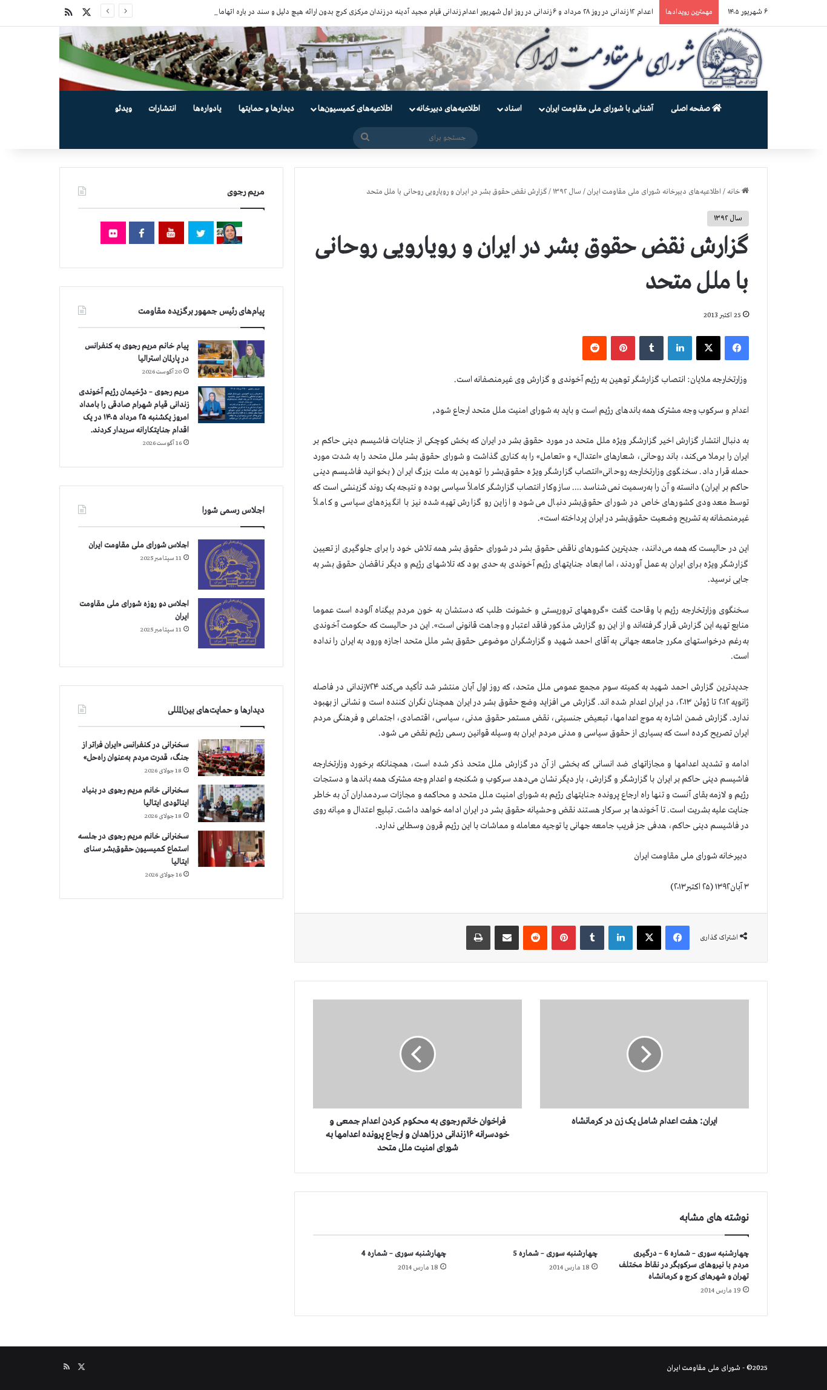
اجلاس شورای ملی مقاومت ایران (139, 545)
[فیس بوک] (737, 348)
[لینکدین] (680, 348)
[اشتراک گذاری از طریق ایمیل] (507, 938)
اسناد (513, 109)
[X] (708, 348)
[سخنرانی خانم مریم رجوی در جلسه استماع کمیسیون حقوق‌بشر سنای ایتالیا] (231, 849)
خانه (734, 192)
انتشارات (162, 109)
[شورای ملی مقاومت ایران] (413, 59)
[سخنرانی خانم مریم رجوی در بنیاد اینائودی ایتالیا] (231, 803)
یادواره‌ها (207, 109)
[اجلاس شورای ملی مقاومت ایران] (231, 564)
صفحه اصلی (691, 109)
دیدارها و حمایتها (266, 109)
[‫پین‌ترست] (623, 348)
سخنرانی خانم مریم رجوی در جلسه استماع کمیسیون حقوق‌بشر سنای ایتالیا (133, 849)
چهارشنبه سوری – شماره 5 (555, 1253)
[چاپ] (478, 938)
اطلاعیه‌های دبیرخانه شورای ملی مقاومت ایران (654, 192)
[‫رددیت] (594, 348)
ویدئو (123, 109)
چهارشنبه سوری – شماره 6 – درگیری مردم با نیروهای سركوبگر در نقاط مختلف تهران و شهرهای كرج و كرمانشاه (684, 1265)
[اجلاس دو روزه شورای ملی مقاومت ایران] (231, 623)
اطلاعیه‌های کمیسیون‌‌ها (355, 109)
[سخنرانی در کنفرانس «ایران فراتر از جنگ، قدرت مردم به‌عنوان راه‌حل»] (231, 757)
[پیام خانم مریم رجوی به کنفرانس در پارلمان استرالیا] (231, 358)
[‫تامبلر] (651, 348)
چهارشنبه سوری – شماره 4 (403, 1253)
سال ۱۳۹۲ (567, 192)
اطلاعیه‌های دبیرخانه (448, 109)
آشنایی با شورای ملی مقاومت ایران (599, 109)
